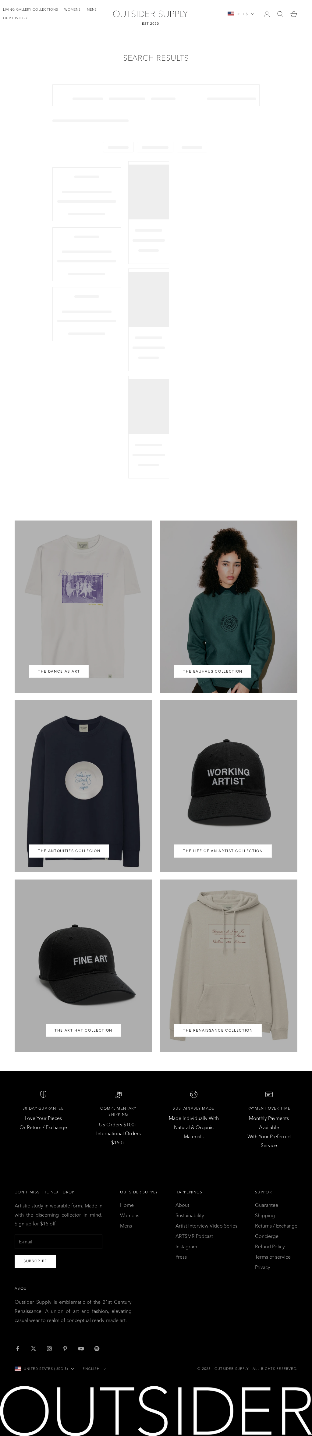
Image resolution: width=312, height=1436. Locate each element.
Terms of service (273, 1257)
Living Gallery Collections (30, 10)
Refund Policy (270, 1246)
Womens (72, 10)
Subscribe (35, 1261)
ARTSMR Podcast (194, 1236)
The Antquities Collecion (69, 851)
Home (127, 1205)
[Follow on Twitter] (33, 1348)
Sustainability (190, 1215)
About (182, 1205)
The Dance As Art (59, 671)
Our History (15, 18)
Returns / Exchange (276, 1226)
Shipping (265, 1215)
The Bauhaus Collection (213, 671)
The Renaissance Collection (218, 1030)
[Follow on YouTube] (81, 1348)
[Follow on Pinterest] (65, 1348)
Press (181, 1257)
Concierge (266, 1236)
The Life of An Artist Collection (223, 851)
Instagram (186, 1246)
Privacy (262, 1267)
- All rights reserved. (273, 1369)
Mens (92, 10)
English (91, 1369)
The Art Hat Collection (83, 1030)
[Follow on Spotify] (97, 1348)
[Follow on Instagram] (49, 1348)
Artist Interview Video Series (206, 1226)
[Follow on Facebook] (18, 1348)
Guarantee (266, 1205)
